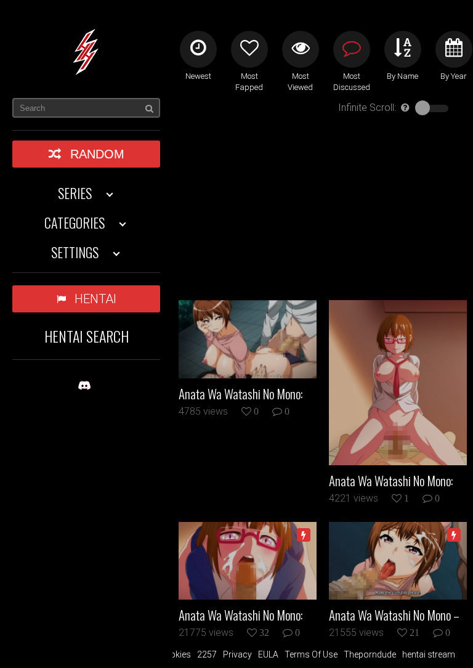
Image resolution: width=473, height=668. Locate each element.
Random (97, 154)
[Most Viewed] (300, 49)
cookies (175, 654)
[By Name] (402, 49)
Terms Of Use (311, 654)
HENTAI (95, 298)
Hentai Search (86, 336)
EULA (268, 654)
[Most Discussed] (351, 49)
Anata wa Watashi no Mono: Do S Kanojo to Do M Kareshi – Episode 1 (246, 615)
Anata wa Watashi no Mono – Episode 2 (394, 615)
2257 (207, 654)
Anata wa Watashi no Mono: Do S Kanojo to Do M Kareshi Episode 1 (392, 480)
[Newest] (198, 49)
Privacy (237, 654)
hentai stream (428, 654)
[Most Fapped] (249, 49)
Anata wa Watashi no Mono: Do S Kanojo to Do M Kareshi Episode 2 (241, 394)
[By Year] (453, 49)
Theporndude (370, 654)
